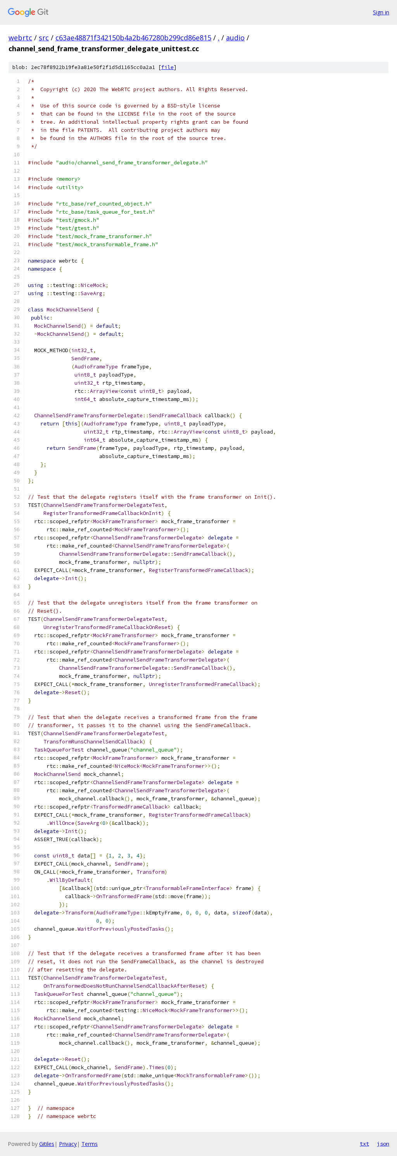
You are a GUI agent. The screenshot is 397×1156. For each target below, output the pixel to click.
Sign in (381, 12)
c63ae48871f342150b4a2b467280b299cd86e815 (133, 37)
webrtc (20, 37)
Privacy (68, 1143)
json (383, 1143)
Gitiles (46, 1143)
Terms (89, 1143)
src (44, 37)
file (167, 67)
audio (235, 37)
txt (364, 1143)
